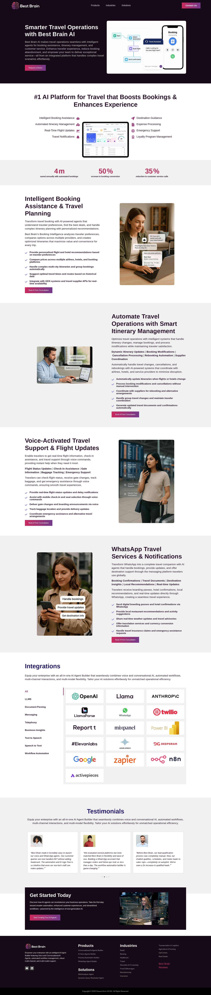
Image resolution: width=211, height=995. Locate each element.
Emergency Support (148, 130)
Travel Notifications (63, 136)
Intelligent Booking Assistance (56, 117)
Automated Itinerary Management (54, 124)
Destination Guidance (149, 117)
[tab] (44, 691)
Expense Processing (149, 124)
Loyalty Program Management (154, 136)
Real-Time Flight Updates (59, 130)
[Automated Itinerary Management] (78, 124)
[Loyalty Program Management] (133, 137)
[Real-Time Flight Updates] (78, 131)
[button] (27, 852)
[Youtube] (27, 968)
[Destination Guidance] (133, 118)
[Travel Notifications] (78, 137)
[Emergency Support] (133, 131)
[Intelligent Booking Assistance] (78, 118)
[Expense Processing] (133, 124)
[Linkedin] (32, 968)
